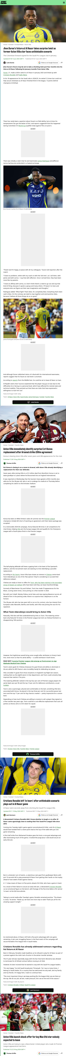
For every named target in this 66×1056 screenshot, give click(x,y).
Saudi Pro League (30, 985)
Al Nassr (10, 397)
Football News (19, 44)
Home (5, 44)
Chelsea (49, 574)
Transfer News (49, 397)
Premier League (49, 519)
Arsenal (10, 749)
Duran (5, 73)
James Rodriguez (43, 161)
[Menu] (64, 2)
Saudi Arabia (24, 397)
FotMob (6, 685)
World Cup (22, 126)
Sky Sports (16, 574)
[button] (62, 63)
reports (15, 380)
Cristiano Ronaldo (9, 75)
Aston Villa (28, 44)
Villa (18, 529)
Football (10, 44)
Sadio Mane (23, 75)
